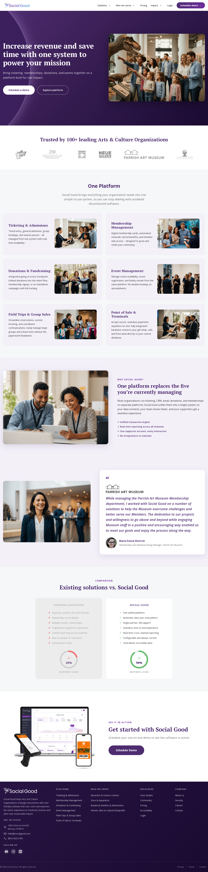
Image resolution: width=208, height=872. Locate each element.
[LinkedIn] (20, 851)
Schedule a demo (19, 90)
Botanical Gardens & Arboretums (107, 805)
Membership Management (69, 800)
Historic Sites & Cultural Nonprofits (108, 810)
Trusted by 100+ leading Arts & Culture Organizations (104, 139)
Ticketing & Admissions (67, 795)
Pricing (143, 5)
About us (179, 795)
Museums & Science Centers (105, 795)
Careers (179, 805)
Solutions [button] (102, 5)
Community (146, 800)
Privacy (180, 866)
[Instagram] (13, 851)
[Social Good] (17, 5)
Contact (179, 810)
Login (170, 5)
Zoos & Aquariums (100, 800)
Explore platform (53, 90)
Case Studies (146, 795)
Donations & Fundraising (68, 805)
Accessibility (146, 810)
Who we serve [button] (123, 5)
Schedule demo (189, 5)
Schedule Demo (126, 750)
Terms (191, 866)
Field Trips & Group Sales (68, 815)
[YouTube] (6, 851)
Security (179, 800)
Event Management (65, 810)
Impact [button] (154, 5)
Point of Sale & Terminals (68, 820)
